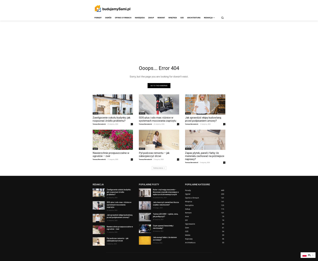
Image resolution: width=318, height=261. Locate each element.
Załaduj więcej (158, 168)
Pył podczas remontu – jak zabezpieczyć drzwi (154, 154)
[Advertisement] (159, 39)
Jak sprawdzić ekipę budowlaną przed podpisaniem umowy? (203, 119)
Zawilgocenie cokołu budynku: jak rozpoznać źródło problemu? (111, 119)
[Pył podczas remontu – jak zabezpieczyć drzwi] (159, 140)
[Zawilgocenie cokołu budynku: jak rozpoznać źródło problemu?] (113, 104)
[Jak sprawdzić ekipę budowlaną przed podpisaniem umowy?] (205, 104)
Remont (142, 113)
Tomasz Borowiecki (99, 124)
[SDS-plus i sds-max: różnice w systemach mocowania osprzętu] (159, 104)
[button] (222, 18)
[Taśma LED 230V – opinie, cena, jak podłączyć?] (145, 217)
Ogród (95, 149)
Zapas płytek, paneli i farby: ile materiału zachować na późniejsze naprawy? (204, 156)
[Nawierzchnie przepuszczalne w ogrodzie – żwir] (113, 140)
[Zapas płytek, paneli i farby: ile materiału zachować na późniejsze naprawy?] (205, 140)
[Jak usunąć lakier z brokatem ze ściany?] (145, 240)
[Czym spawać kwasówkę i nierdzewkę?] (145, 229)
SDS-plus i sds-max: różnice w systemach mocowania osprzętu (157, 119)
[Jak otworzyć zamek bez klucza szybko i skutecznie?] (145, 205)
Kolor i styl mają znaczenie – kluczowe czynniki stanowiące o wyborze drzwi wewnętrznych (166, 192)
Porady (95, 113)
